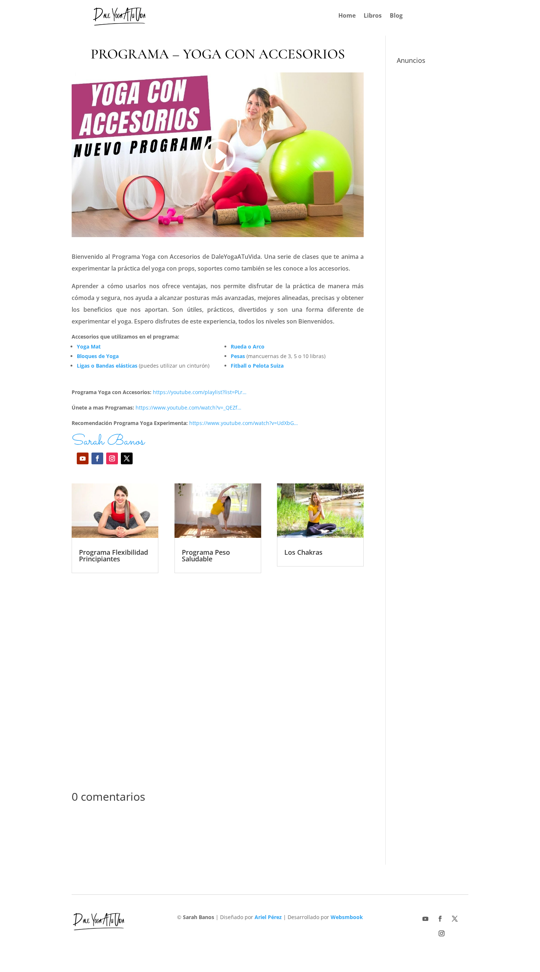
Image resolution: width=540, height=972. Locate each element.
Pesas (238, 356)
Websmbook (347, 917)
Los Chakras (303, 552)
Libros (373, 16)
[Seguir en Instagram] (112, 458)
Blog (396, 16)
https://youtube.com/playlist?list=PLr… (199, 392)
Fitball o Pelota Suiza (257, 365)
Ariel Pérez (268, 917)
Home (347, 16)
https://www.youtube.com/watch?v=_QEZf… (188, 407)
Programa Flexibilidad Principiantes (113, 555)
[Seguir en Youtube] (83, 458)
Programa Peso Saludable (206, 555)
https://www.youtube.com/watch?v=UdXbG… (243, 422)
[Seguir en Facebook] (97, 458)
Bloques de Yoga (98, 356)
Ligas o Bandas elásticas (107, 365)
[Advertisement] (218, 683)
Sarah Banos (108, 441)
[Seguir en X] (127, 458)
